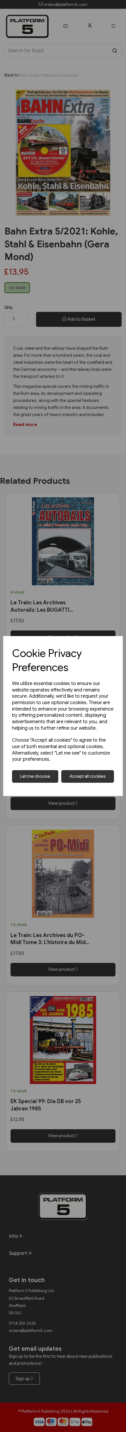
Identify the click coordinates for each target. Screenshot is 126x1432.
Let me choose (35, 776)
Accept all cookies (87, 776)
